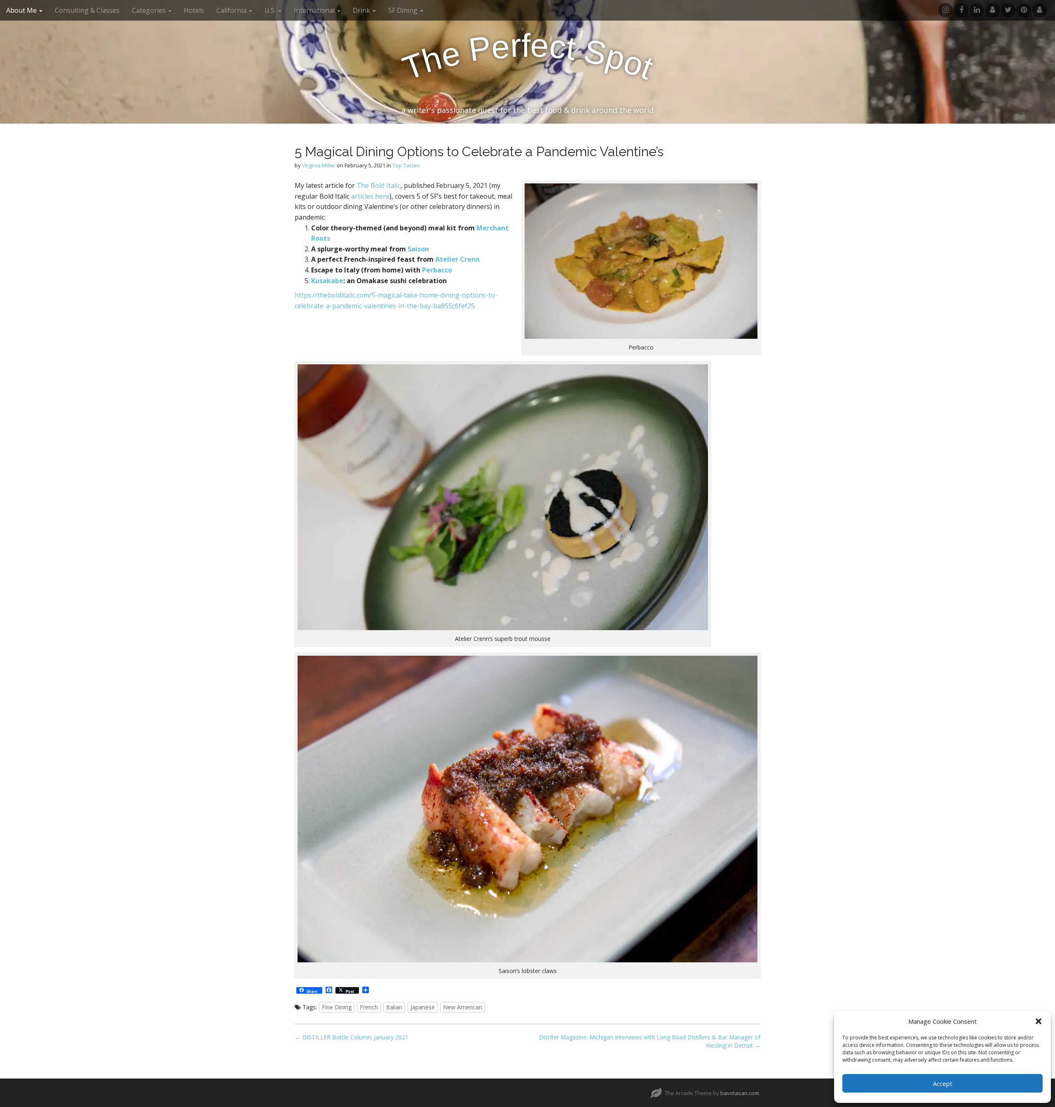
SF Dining (403, 10)
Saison (418, 248)
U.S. (271, 10)
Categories (149, 10)
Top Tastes (406, 165)
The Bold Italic (378, 185)
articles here (370, 196)
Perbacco (437, 269)
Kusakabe (327, 280)
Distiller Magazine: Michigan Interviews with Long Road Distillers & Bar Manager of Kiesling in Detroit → (649, 1041)
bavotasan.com (739, 1093)
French (369, 1007)
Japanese (422, 1007)
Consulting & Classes (87, 10)
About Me (22, 10)
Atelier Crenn (457, 259)
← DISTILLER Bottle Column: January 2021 (351, 1037)
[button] (1038, 1021)
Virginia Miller (318, 165)
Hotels (194, 10)
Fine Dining (337, 1007)
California (232, 10)
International (315, 10)
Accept (942, 1083)
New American (462, 1007)
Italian (394, 1007)
